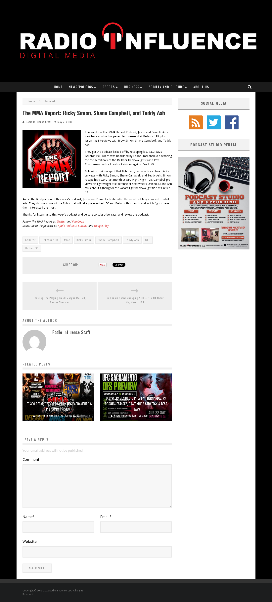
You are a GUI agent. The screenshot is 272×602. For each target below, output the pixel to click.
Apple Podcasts (67, 226)
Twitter (61, 221)
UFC (147, 240)
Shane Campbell (108, 240)
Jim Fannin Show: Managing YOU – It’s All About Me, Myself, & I (135, 300)
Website (30, 541)
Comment (31, 459)
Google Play (101, 226)
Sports (109, 87)
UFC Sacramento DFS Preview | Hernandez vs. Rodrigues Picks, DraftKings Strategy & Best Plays (136, 403)
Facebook (78, 221)
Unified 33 (32, 248)
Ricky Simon (84, 240)
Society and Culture (166, 87)
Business (131, 87)
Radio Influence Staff (39, 122)
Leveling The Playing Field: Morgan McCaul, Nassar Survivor (59, 300)
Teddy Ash (132, 240)
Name (29, 516)
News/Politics (81, 87)
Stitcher (83, 226)
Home (58, 87)
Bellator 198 (50, 240)
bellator (30, 240)
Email (106, 516)
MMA (67, 240)
